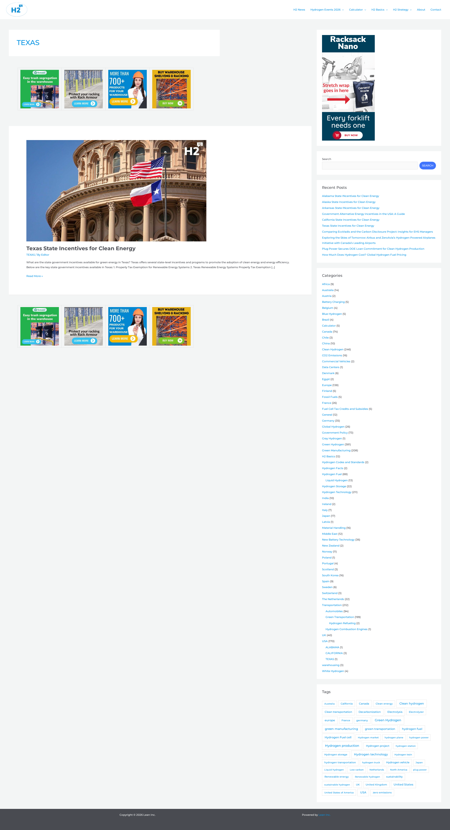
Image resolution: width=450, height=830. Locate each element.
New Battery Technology (338, 539)
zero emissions (382, 792)
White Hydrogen (333, 671)
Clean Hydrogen (332, 349)
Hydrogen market (368, 737)
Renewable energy (336, 776)
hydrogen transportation (340, 762)
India (325, 498)
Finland (327, 391)
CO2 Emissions (332, 355)
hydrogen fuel (412, 729)
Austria (327, 296)
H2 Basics (328, 456)
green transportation (380, 729)
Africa (326, 284)
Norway (327, 551)
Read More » (34, 276)
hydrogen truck (371, 762)
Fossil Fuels (330, 397)
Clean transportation (338, 712)
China (326, 343)
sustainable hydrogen (337, 784)
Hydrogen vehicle (397, 762)
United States (403, 784)
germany (362, 720)
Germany (328, 420)
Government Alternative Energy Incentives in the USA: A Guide (363, 214)
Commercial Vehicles (336, 361)
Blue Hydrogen (332, 313)
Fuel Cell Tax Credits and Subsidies (345, 409)
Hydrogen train (403, 754)
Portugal (328, 563)
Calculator (329, 325)
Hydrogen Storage (334, 486)
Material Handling (334, 527)
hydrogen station (406, 745)
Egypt (326, 379)
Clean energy (384, 703)
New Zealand (330, 545)
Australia (328, 290)
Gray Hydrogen (332, 438)
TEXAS (30, 254)
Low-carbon (357, 769)
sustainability (394, 776)
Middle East (330, 533)
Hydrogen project (377, 745)
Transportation (332, 605)
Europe (327, 385)
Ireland (326, 504)
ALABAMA (332, 647)
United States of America (339, 792)
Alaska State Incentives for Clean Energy (348, 202)
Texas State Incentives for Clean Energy (81, 248)
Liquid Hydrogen (337, 480)
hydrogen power (419, 737)
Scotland (328, 569)
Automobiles (334, 611)
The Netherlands (333, 599)
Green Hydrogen (333, 444)
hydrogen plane (394, 737)
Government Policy (335, 432)
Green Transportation (340, 617)
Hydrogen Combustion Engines (347, 629)
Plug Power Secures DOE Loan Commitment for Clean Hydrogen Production (373, 248)
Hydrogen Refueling (342, 623)
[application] (342, 10)
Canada (327, 331)
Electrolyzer (416, 712)
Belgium (327, 308)
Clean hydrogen (411, 703)
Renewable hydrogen (367, 776)
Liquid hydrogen (334, 769)
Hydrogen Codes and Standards (343, 462)
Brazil (325, 319)
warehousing (330, 665)
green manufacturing (341, 729)
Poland (327, 557)
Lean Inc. (324, 814)
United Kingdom (376, 784)
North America (398, 769)
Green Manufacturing (336, 450)
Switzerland (330, 593)
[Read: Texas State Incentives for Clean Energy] (116, 190)
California (347, 703)
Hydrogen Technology (336, 492)
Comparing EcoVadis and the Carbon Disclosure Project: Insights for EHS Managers (377, 231)
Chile (325, 337)
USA (325, 641)
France (326, 403)
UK (324, 635)
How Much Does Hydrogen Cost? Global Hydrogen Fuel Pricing (364, 254)
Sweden (327, 587)
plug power (420, 769)
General (327, 414)
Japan (326, 515)
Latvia (326, 521)
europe (330, 720)
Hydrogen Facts (332, 468)
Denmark (328, 373)
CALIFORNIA (334, 653)
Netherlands (376, 769)
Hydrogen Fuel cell (338, 737)
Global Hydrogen (333, 426)
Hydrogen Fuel (332, 474)
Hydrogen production (342, 745)
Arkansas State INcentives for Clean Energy (350, 208)
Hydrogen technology (371, 754)
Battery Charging (333, 302)
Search (326, 159)
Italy (325, 510)
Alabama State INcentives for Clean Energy (350, 196)
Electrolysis (395, 712)
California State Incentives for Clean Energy (350, 219)
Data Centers (330, 367)
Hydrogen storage (335, 754)
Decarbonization (370, 712)
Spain (325, 581)
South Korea (330, 575)
